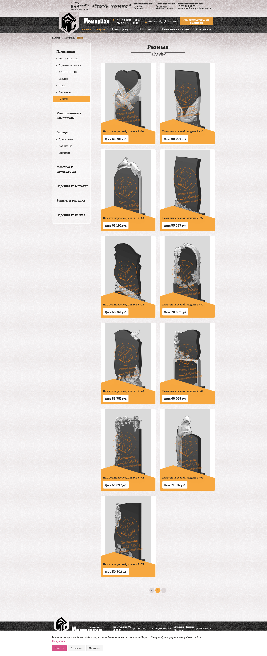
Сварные (64, 152)
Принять (59, 648)
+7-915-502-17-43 (99, 7)
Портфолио (147, 29)
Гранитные (66, 139)
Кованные (65, 146)
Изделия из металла (72, 186)
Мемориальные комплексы (68, 115)
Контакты (203, 29)
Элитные (65, 92)
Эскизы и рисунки (70, 200)
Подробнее (59, 641)
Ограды (62, 132)
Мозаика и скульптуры (66, 169)
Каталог (56, 37)
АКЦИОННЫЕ (68, 72)
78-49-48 (138, 8)
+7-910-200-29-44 (79, 9)
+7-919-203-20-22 (186, 6)
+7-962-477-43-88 (164, 8)
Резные (63, 99)
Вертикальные (68, 58)
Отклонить (76, 648)
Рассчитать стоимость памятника (196, 21)
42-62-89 (75, 7)
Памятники (68, 37)
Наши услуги (122, 29)
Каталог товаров (93, 29)
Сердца (63, 78)
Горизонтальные (70, 65)
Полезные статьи (175, 29)
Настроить (94, 648)
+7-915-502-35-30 (119, 7)
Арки (62, 85)
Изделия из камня (70, 215)
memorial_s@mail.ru (162, 21)
